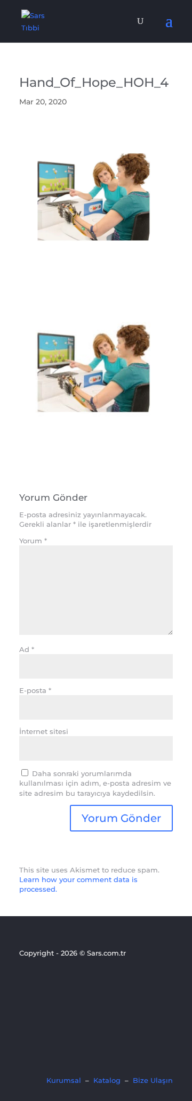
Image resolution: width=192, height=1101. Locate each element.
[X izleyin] (44, 982)
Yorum (33, 540)
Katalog (107, 1080)
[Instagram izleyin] (62, 982)
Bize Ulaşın (153, 1080)
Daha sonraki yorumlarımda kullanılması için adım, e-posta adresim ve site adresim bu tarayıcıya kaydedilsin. (95, 783)
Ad (26, 649)
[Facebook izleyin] (26, 982)
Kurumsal (63, 1080)
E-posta (35, 690)
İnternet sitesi (43, 731)
